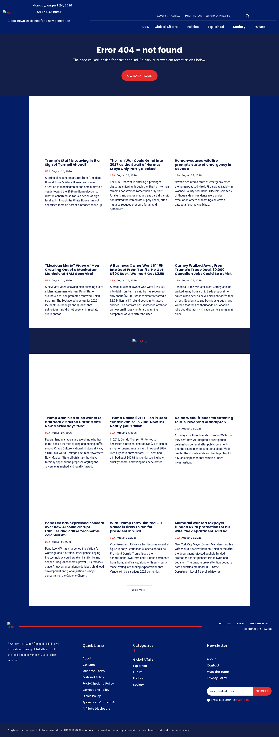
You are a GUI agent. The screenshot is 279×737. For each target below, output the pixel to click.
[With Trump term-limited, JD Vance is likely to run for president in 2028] (139, 495)
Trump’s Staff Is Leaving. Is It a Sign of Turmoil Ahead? (72, 162)
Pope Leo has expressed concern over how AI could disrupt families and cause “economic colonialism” (74, 529)
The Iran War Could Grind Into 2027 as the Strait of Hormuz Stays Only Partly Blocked (136, 164)
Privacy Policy (242, 699)
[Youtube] (274, 16)
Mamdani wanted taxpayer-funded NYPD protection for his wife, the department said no (202, 527)
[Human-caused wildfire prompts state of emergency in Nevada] (204, 133)
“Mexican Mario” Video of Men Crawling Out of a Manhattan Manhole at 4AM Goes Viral (72, 269)
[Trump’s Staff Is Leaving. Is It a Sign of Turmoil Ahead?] (74, 133)
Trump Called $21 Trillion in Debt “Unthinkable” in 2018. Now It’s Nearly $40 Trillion (138, 421)
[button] (247, 15)
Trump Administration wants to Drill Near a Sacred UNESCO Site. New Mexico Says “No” (73, 421)
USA (47, 171)
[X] (270, 16)
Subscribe (262, 691)
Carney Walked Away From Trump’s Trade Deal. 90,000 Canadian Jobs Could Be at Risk (203, 269)
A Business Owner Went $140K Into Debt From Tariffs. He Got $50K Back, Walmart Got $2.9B (137, 269)
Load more (138, 589)
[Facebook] (261, 16)
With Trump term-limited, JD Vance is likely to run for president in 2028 (136, 527)
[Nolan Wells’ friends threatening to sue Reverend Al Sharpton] (204, 390)
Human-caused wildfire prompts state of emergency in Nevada (203, 164)
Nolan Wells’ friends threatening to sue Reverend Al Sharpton (204, 419)
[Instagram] (265, 16)
